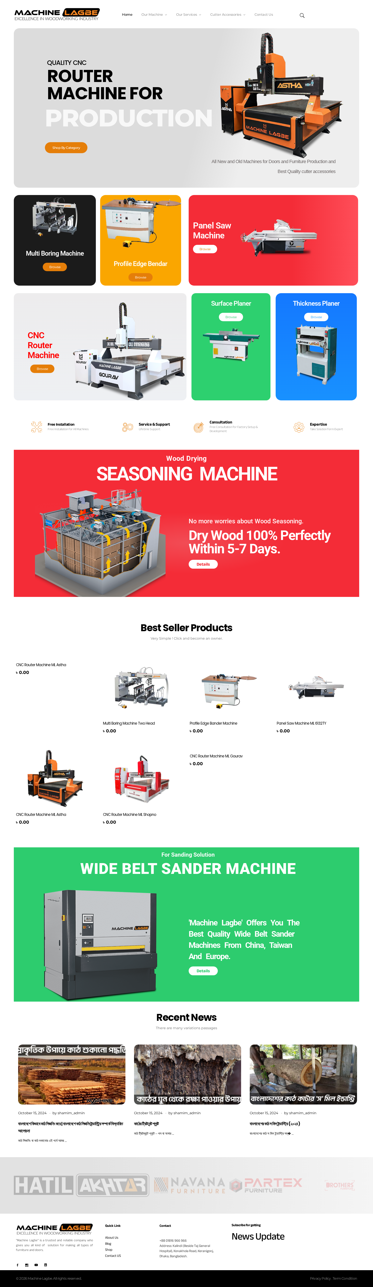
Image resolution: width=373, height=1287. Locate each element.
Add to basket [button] (31, 674)
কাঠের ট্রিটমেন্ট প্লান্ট (146, 1124)
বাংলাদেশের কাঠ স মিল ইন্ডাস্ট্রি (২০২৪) (275, 1124)
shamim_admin (71, 1113)
